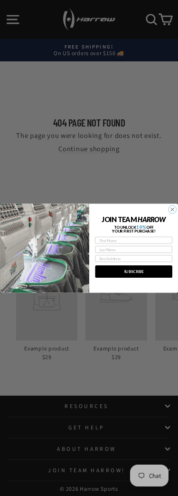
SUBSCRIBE (133, 271)
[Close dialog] (172, 209)
